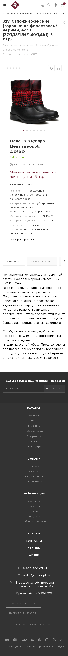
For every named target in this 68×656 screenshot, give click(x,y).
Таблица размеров (34, 521)
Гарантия (34, 506)
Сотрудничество (34, 476)
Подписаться (54, 388)
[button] (23, 130)
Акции (34, 555)
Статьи (34, 533)
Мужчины (34, 425)
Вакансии (34, 471)
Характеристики (42, 261)
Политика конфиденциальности (34, 624)
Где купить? (34, 516)
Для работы (34, 436)
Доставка (34, 500)
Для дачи (34, 441)
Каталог (34, 408)
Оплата (34, 511)
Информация (34, 493)
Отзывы (34, 548)
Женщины (34, 415)
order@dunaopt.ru (36, 575)
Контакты (34, 541)
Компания (34, 458)
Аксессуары (34, 446)
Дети (34, 420)
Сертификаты (34, 481)
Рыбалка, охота (34, 431)
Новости (34, 465)
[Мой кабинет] (55, 5)
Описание (14, 261)
